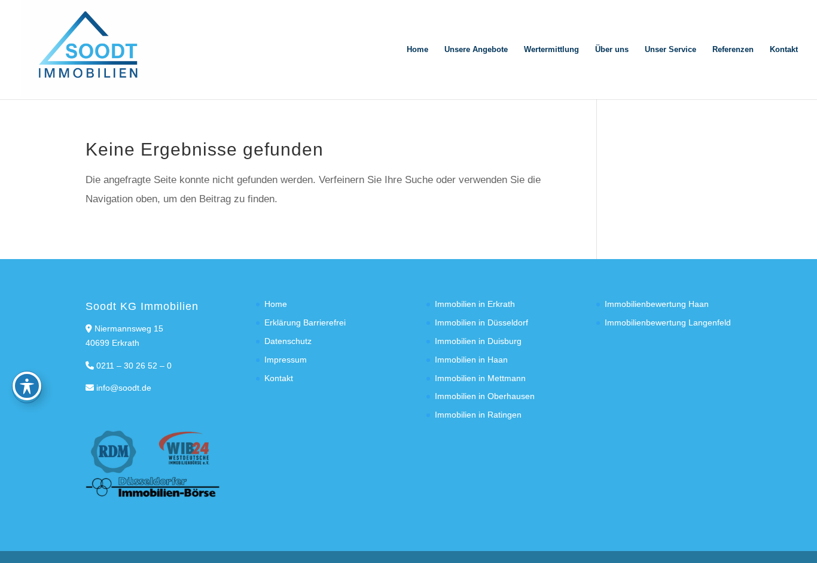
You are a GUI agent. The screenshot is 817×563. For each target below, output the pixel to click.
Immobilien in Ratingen (478, 414)
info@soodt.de (123, 387)
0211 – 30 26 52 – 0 (134, 365)
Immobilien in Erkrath (475, 304)
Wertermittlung (551, 49)
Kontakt (784, 49)
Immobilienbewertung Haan (657, 304)
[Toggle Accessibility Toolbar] (27, 386)
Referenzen (733, 49)
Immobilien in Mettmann (480, 378)
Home (417, 49)
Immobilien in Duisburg (478, 341)
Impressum (285, 359)
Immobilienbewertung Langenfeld (668, 322)
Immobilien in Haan (471, 359)
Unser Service (670, 49)
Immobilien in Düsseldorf (481, 322)
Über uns (612, 49)
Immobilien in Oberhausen (485, 396)
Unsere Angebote (476, 49)
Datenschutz (288, 341)
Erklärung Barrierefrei (305, 322)
